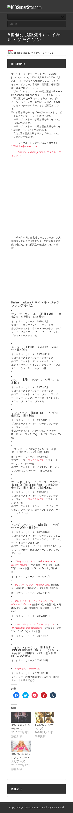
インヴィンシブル (22, 524)
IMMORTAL (34, 668)
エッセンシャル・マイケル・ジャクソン (36, 624)
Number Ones (43, 584)
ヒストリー (18, 449)
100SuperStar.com (33, 807)
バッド (15, 379)
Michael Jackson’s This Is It (28, 650)
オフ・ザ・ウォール (23, 314)
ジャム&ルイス (35, 460)
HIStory (32, 449)
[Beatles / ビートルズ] (44, 717)
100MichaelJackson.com (24, 146)
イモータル (20, 668)
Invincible (42, 524)
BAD (25, 379)
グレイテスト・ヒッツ (26, 561)
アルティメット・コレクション (31, 601)
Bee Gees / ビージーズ (20, 726)
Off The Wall (46, 314)
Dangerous (37, 412)
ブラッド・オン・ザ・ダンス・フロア (34, 482)
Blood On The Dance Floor (27, 485)
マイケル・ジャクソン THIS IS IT (31, 647)
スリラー (16, 347)
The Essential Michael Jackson (27, 627)
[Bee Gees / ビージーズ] (21, 717)
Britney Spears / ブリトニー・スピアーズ (20, 757)
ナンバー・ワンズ (24, 584)
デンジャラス (19, 412)
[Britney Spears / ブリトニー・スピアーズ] (21, 746)
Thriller (30, 347)
